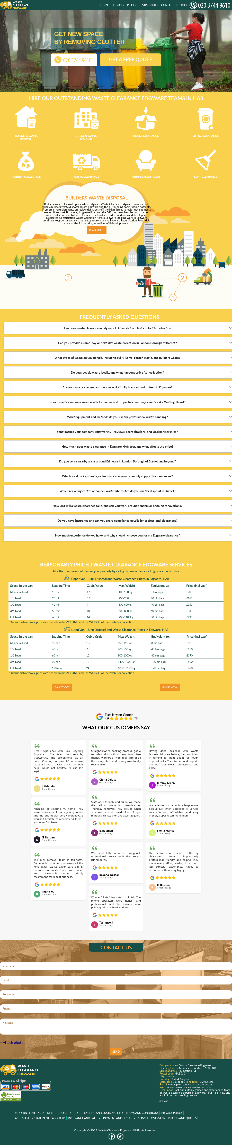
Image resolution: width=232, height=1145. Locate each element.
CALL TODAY (62, 687)
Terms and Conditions (142, 1113)
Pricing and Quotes (182, 1118)
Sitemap (163, 1101)
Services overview (151, 1118)
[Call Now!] (211, 5)
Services (118, 5)
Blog (184, 5)
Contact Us (169, 5)
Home (104, 5)
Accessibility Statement (32, 1118)
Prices (131, 5)
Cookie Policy (68, 1113)
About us (59, 1118)
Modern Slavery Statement (35, 1113)
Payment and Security (119, 1118)
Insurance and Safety (84, 1118)
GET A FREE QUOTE (130, 59)
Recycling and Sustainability (102, 1113)
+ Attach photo (11, 1042)
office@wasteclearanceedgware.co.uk (190, 1084)
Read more (96, 230)
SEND (116, 1051)
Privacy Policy (172, 1113)
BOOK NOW (169, 687)
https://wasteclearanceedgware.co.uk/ (188, 1087)
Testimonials (148, 5)
